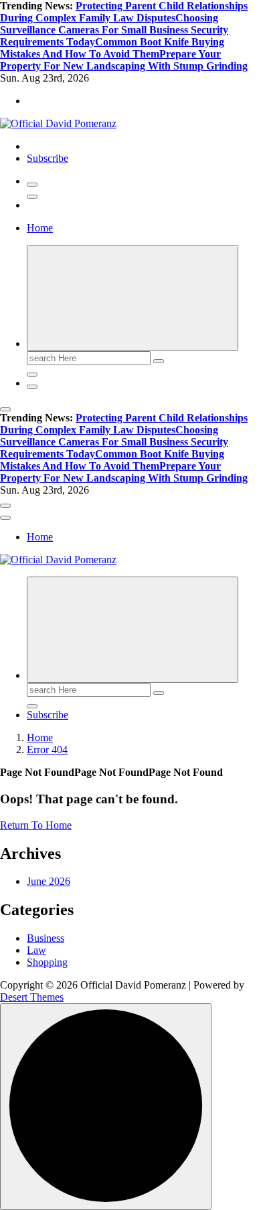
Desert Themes (32, 997)
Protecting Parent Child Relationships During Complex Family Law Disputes (124, 11)
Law (36, 950)
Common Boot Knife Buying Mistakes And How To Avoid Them (112, 48)
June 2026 (48, 881)
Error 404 (47, 749)
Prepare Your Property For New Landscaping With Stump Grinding (124, 60)
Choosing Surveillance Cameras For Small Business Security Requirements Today (114, 29)
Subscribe (47, 158)
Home (40, 227)
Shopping (47, 962)
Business (45, 938)
